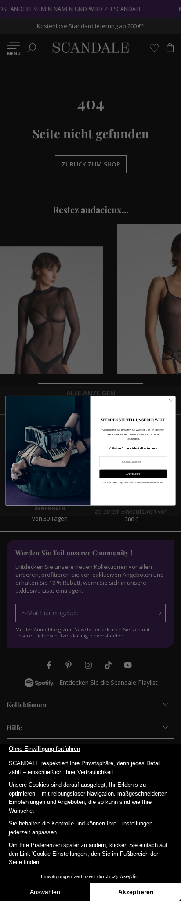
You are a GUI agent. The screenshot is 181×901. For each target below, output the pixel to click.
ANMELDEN (133, 473)
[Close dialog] (170, 401)
